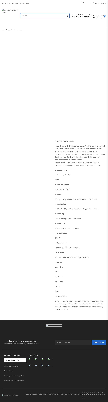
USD (83, 2)
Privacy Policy (9, 371)
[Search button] (67, 15)
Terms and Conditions (11, 366)
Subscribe (98, 343)
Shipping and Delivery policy (14, 376)
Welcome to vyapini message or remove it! (15, 3)
